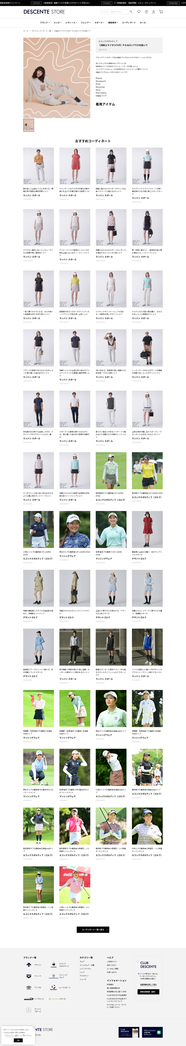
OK (18, 1040)
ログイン (151, 12)
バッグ (82, 972)
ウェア (82, 962)
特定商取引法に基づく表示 (116, 992)
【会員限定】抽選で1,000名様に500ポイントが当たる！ (45, 3)
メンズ (57, 22)
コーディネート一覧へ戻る (93, 930)
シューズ (83, 979)
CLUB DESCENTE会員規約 (117, 995)
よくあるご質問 (112, 969)
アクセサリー (84, 976)
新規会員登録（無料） (148, 992)
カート (159, 12)
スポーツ (98, 22)
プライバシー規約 (11, 1035)
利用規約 (110, 985)
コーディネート (129, 22)
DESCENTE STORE (44, 12)
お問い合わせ (112, 972)
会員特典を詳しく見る (148, 985)
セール (143, 22)
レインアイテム (85, 969)
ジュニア (85, 22)
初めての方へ (112, 965)
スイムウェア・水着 (87, 965)
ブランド (44, 22)
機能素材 (112, 22)
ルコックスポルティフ (107, 41)
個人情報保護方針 (113, 988)
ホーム (25, 31)
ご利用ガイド (112, 962)
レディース (70, 22)
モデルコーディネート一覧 (41, 31)
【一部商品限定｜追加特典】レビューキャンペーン (112, 3)
